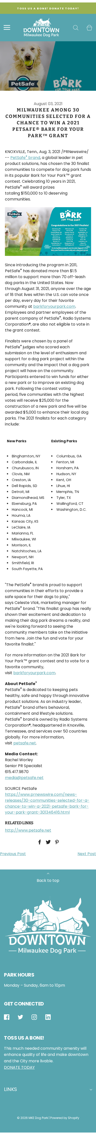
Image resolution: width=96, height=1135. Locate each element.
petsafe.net (24, 743)
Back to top (48, 880)
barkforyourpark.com (54, 306)
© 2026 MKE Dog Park (32, 1118)
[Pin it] (56, 842)
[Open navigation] (7, 27)
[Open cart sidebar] (89, 27)
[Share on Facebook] (39, 842)
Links (10, 1089)
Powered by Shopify (64, 1118)
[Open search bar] (75, 27)
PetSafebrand (25, 157)
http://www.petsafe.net (28, 830)
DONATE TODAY (19, 1067)
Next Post (87, 854)
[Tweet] (47, 842)
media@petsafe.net (24, 777)
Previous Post (13, 854)
